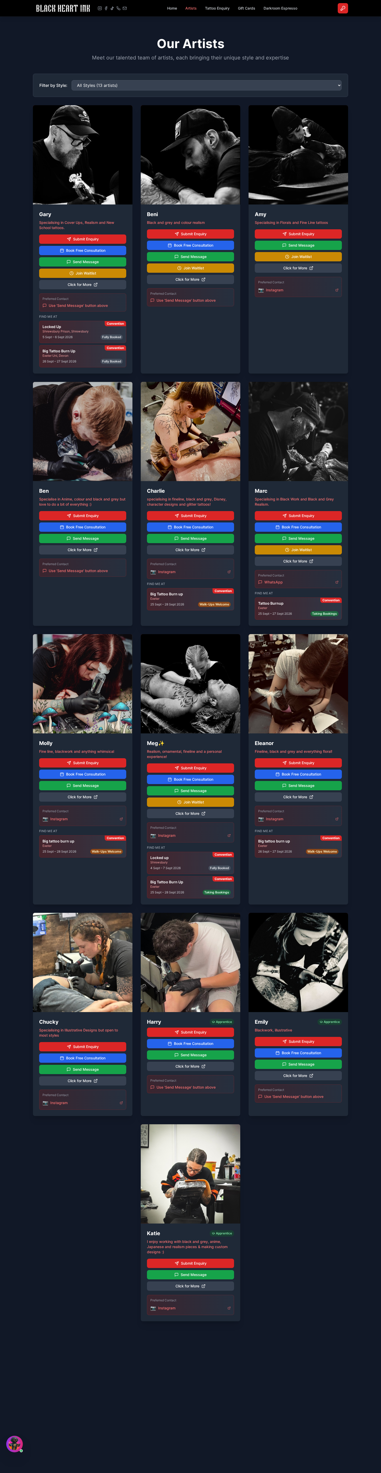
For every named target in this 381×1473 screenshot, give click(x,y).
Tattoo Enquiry (217, 8)
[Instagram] (100, 8)
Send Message (86, 262)
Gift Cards (246, 8)
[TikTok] (112, 8)
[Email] (125, 8)
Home (172, 8)
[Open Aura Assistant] (14, 1444)
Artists (191, 8)
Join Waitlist (86, 273)
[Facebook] (106, 8)
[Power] (343, 8)
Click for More (79, 284)
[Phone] (118, 8)
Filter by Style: (53, 85)
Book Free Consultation (85, 250)
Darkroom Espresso (280, 8)
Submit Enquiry (86, 239)
